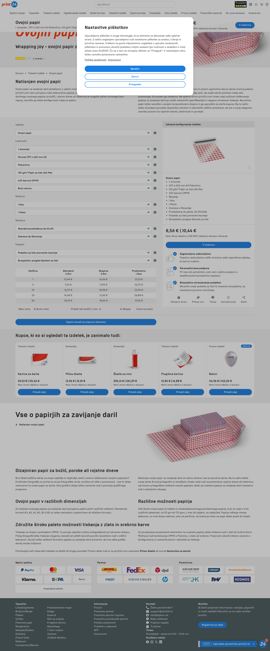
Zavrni (135, 76)
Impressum (114, 59)
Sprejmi (135, 68)
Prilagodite (135, 84)
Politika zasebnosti (95, 59)
